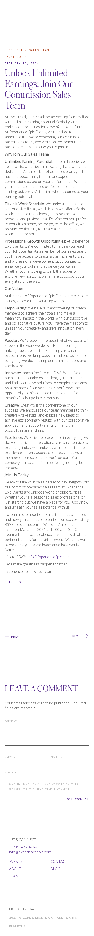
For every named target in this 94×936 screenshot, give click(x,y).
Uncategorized (18, 57)
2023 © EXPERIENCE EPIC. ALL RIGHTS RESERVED (43, 922)
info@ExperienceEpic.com (49, 556)
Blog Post (14, 50)
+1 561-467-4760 (23, 846)
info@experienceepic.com (30, 851)
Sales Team (39, 50)
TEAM (14, 876)
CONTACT (58, 861)
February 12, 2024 (22, 63)
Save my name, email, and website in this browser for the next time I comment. (43, 787)
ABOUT (15, 868)
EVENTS (15, 861)
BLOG (55, 868)
